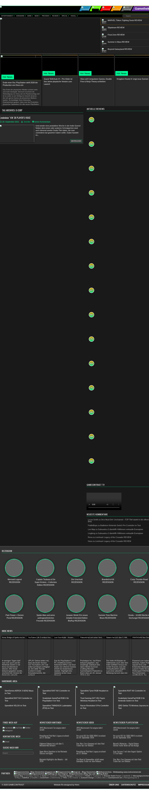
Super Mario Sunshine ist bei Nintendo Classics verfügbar (53, 752)
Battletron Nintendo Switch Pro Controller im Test (120, 525)
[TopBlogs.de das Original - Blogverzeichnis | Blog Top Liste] (70, 774)
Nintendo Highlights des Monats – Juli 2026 (53, 760)
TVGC (65, 778)
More (29, 16)
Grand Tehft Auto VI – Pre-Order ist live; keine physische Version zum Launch (58, 81)
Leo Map (91, 529)
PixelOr (88, 776)
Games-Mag (18, 776)
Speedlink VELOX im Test (15, 706)
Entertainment (7, 16)
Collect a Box (101, 778)
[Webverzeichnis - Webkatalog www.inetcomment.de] (118, 772)
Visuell (73, 16)
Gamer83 (53, 776)
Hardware (20, 16)
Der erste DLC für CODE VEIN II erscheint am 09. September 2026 (91, 736)
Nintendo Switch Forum (112, 776)
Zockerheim (44, 778)
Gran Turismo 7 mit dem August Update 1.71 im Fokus (127, 752)
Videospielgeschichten (141, 776)
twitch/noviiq (55, 778)
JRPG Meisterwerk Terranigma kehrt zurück (53, 728)
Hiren (77, 785)
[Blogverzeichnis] (63, 772)
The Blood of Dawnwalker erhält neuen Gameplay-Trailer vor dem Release (90, 760)
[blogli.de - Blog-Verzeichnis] (83, 772)
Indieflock (25, 778)
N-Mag (17, 778)
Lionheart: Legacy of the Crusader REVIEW (113, 537)
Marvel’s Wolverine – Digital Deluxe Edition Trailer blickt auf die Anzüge (126, 744)
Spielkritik (126, 776)
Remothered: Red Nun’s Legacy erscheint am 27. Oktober (54, 736)
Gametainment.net (115, 778)
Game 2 (45, 776)
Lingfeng (91, 533)
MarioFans (79, 776)
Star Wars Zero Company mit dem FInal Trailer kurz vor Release (90, 744)
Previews (45, 16)
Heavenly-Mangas (66, 776)
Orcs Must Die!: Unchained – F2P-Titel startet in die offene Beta (118, 520)
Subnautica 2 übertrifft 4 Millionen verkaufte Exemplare (120, 529)
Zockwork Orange (87, 778)
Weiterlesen (76, 141)
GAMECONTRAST (16, 785)
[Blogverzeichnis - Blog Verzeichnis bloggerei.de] (34, 772)
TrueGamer (97, 776)
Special (65, 16)
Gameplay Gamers (32, 776)
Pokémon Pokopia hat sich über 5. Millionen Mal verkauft (52, 744)
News (37, 16)
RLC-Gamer (73, 778)
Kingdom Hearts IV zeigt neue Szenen (132, 79)
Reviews (55, 16)
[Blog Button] (102, 774)
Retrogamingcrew (130, 778)
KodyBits (34, 778)
